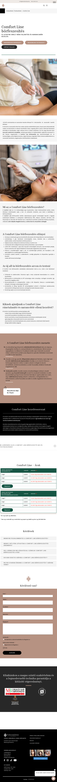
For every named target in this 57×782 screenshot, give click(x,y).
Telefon (5, 599)
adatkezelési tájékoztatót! (36, 639)
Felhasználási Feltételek (9, 642)
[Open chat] (53, 778)
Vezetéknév (6, 607)
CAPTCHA (5, 648)
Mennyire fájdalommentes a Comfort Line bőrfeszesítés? (26, 538)
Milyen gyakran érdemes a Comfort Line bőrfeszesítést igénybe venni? (28, 563)
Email (4, 593)
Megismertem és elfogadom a (18, 645)
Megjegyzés (5, 621)
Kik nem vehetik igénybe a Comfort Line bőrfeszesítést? (26, 557)
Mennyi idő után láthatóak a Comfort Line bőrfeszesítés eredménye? (26, 544)
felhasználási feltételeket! (24, 645)
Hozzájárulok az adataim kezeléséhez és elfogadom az (24, 639)
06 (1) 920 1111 (7, 755)
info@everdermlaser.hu (9, 757)
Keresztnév (6, 614)
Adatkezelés (6, 637)
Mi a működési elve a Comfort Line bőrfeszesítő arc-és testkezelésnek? (21, 446)
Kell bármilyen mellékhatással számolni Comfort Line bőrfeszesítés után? (25, 551)
